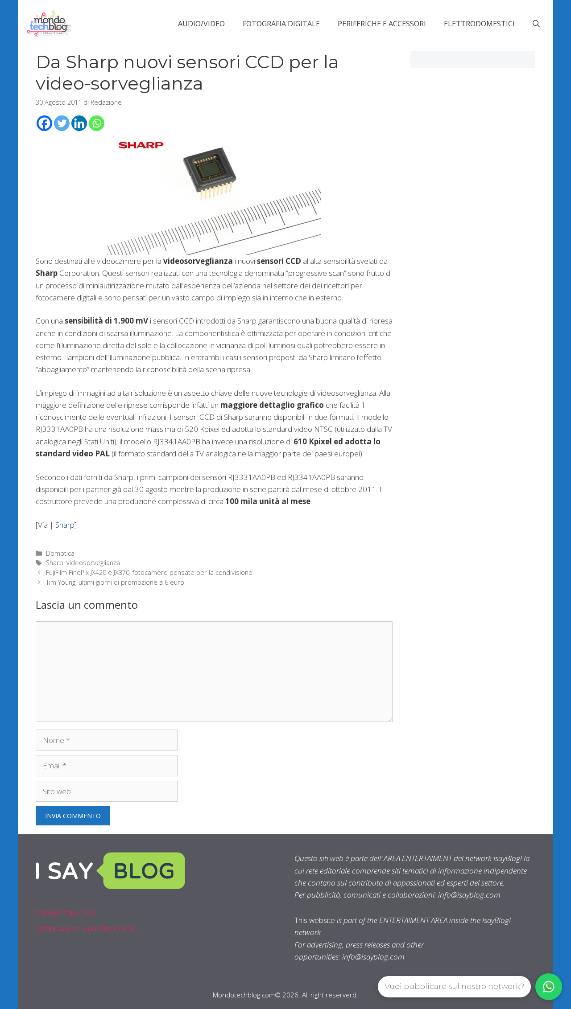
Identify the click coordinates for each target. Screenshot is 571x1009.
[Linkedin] (79, 123)
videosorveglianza (93, 562)
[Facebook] (44, 123)
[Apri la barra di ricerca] (536, 23)
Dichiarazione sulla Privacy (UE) (86, 928)
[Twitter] (62, 123)
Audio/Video (201, 24)
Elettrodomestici (479, 24)
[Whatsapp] (96, 123)
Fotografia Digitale (281, 24)
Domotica (60, 553)
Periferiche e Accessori (382, 24)
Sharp (64, 525)
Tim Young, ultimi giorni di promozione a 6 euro (115, 582)
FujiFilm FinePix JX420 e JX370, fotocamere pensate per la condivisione (149, 572)
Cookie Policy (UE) (65, 912)
